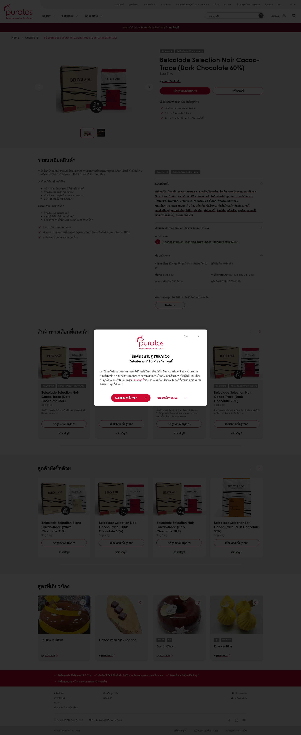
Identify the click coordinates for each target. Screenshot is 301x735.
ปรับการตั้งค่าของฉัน (167, 397)
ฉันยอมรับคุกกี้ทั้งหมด (126, 397)
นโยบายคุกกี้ (137, 380)
